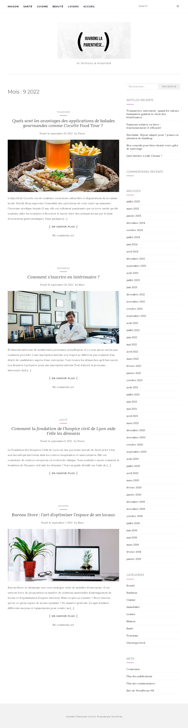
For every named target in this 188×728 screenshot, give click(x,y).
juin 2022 (131, 337)
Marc (82, 284)
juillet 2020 (133, 466)
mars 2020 (132, 480)
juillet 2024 (133, 237)
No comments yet (63, 235)
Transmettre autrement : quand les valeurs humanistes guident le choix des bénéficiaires (152, 114)
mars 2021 (132, 423)
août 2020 (132, 459)
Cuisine (42, 6)
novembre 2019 (135, 509)
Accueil (89, 6)
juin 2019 (131, 530)
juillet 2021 (133, 394)
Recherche (169, 86)
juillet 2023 (133, 280)
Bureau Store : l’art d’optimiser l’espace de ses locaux (63, 515)
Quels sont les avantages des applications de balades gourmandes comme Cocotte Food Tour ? (63, 123)
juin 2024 (131, 244)
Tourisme (63, 112)
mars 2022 (132, 358)
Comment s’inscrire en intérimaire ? (63, 277)
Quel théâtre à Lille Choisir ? (144, 155)
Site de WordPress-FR (140, 690)
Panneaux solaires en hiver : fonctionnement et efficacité (143, 126)
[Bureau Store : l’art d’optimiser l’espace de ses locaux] (63, 555)
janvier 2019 (133, 559)
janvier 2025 (133, 215)
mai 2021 (131, 408)
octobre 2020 (134, 444)
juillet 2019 (133, 523)
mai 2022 (131, 344)
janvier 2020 (133, 494)
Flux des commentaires (140, 683)
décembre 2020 (135, 430)
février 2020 (134, 487)
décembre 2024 (135, 223)
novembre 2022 (135, 301)
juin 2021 (131, 401)
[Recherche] (177, 6)
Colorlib (92, 716)
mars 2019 (132, 544)
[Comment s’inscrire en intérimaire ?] (63, 317)
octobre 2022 (134, 308)
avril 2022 (132, 351)
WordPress (116, 716)
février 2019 (133, 551)
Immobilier (133, 607)
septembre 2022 (136, 316)
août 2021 (132, 387)
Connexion (133, 669)
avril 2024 (132, 251)
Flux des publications (139, 676)
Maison (13, 6)
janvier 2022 (133, 373)
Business (63, 268)
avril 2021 (132, 416)
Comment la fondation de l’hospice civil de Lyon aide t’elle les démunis (63, 431)
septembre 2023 (136, 265)
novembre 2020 (135, 437)
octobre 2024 (134, 230)
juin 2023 (131, 287)
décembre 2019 (135, 501)
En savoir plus (63, 226)
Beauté (58, 6)
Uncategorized (135, 642)
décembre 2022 (135, 294)
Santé (27, 6)
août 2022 (132, 323)
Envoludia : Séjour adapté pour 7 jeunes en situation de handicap (152, 136)
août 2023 (132, 273)
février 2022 (133, 366)
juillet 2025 (133, 201)
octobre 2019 (134, 516)
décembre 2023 (135, 258)
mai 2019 (131, 537)
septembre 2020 (136, 451)
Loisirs (73, 6)
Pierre (81, 133)
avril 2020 (132, 473)
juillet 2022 (133, 330)
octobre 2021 (134, 380)
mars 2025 (132, 208)
